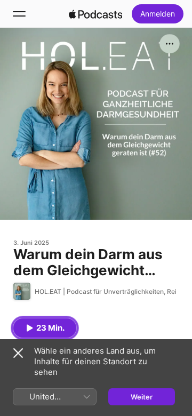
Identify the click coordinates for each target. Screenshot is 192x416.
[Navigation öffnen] (19, 14)
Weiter (142, 397)
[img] (95, 14)
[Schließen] (18, 353)
